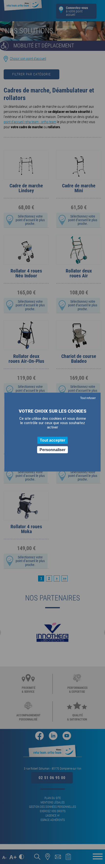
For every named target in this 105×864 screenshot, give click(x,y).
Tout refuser (88, 398)
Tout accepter (52, 440)
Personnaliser (52, 450)
